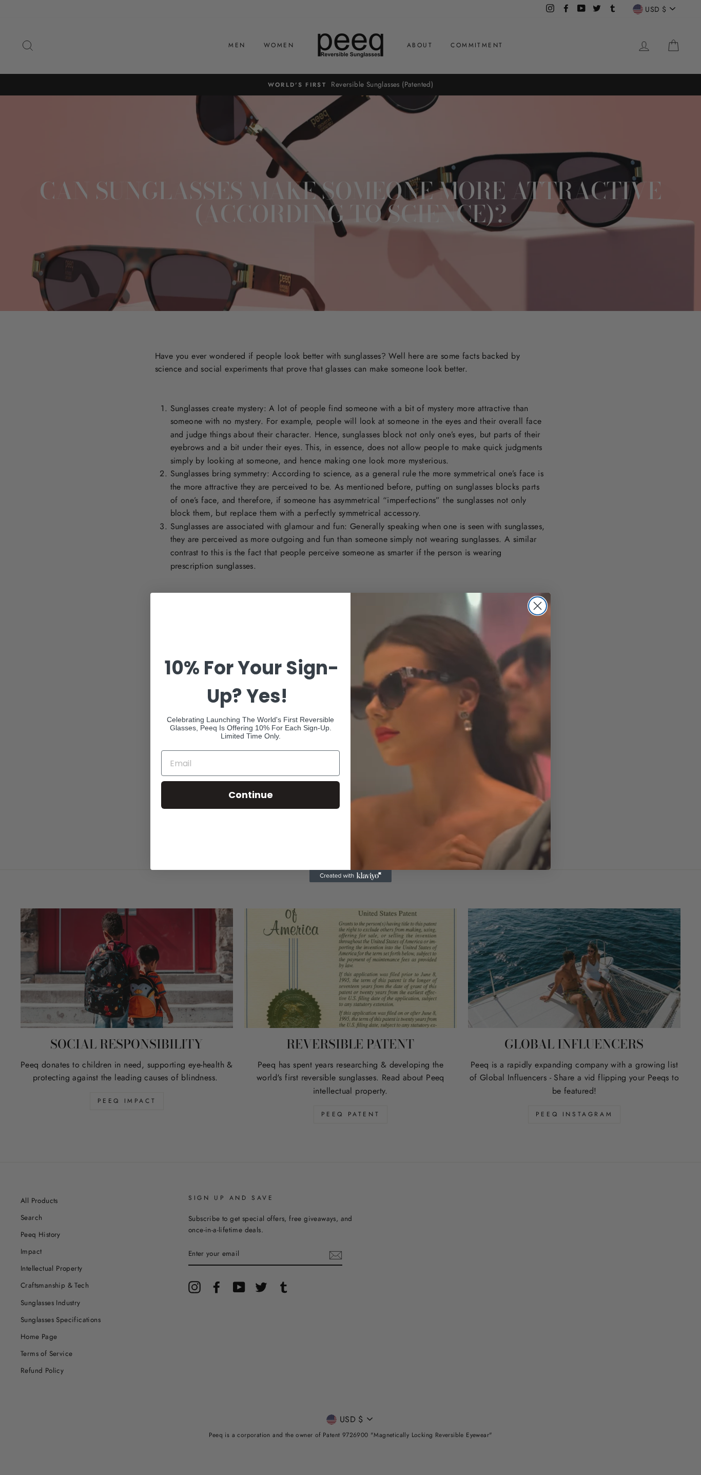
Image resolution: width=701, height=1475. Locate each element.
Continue (250, 794)
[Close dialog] (538, 606)
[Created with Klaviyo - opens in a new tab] (350, 876)
